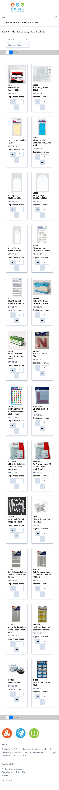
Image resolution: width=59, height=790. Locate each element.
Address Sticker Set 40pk (42, 682)
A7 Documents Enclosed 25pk (14, 87)
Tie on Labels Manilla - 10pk (17, 140)
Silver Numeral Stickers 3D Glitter (16, 301)
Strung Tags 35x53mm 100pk (40, 195)
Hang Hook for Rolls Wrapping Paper (16, 519)
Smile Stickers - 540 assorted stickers (42, 627)
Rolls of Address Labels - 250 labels (41, 301)
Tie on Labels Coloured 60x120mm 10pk (42, 142)
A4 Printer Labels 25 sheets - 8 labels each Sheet (42, 465)
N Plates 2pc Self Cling (40, 353)
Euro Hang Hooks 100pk (40, 87)
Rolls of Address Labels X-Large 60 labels (15, 355)
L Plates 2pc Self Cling (40, 409)
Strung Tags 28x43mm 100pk (15, 195)
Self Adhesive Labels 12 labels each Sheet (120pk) (17, 573)
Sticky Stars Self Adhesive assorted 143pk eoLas (16, 410)
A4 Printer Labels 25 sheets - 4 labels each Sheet (17, 465)
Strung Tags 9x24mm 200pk (14, 248)
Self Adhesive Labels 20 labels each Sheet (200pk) (42, 573)
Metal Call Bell (14, 681)
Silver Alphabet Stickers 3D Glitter (41, 248)
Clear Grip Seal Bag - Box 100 (41, 519)
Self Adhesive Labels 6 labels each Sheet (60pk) (17, 628)
